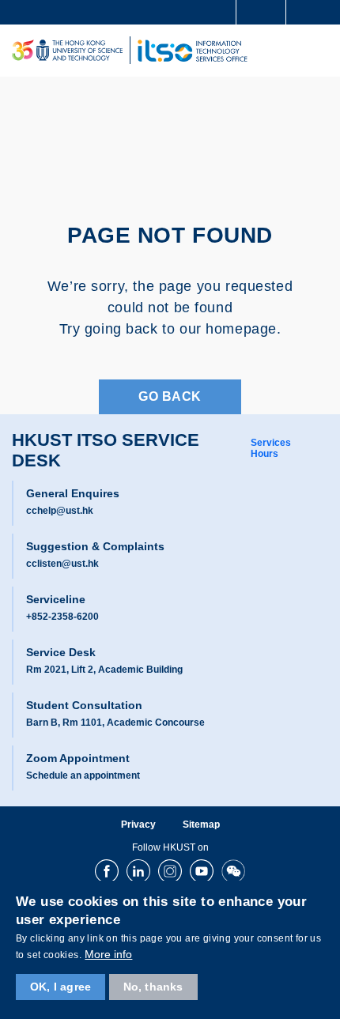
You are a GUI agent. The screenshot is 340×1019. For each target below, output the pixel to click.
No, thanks (153, 986)
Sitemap (201, 824)
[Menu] (321, 50)
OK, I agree (60, 986)
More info (108, 954)
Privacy (138, 824)
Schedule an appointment (83, 775)
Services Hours (271, 448)
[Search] (316, 11)
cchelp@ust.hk (59, 510)
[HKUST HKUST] (67, 50)
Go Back (170, 396)
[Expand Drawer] (261, 12)
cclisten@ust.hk (62, 563)
